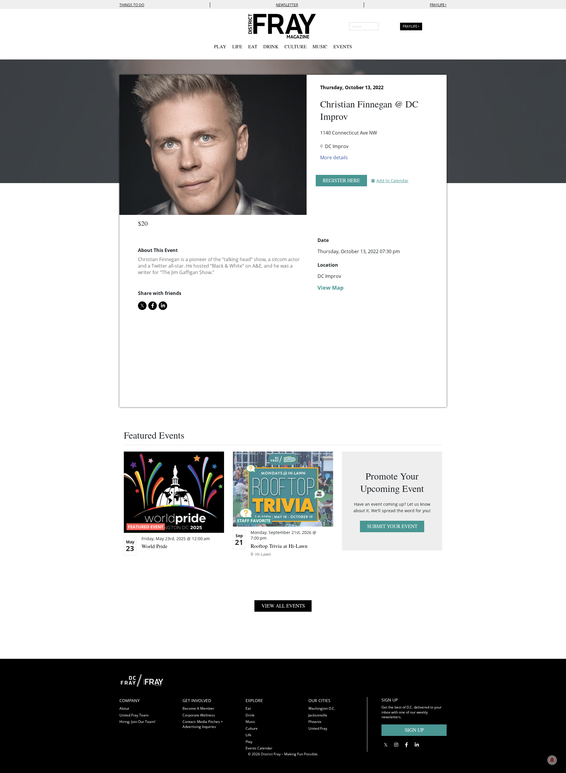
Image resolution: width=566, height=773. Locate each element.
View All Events (283, 605)
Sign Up (414, 729)
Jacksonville (317, 715)
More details (334, 157)
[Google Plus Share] (396, 745)
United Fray (317, 728)
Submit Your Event (392, 526)
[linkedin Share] (163, 305)
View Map (330, 287)
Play (220, 46)
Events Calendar (259, 748)
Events (342, 46)
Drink (271, 46)
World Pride (154, 546)
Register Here (341, 180)
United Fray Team (134, 715)
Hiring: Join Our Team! (137, 721)
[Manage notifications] (552, 760)
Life (237, 46)
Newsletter (287, 4)
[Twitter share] (142, 305)
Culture (295, 46)
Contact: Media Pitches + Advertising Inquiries (202, 724)
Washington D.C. (321, 708)
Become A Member (198, 708)
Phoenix (314, 721)
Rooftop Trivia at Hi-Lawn (279, 545)
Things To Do (131, 4)
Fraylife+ (438, 4)
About (124, 708)
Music (320, 46)
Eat (252, 46)
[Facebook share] (152, 305)
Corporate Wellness (198, 715)
